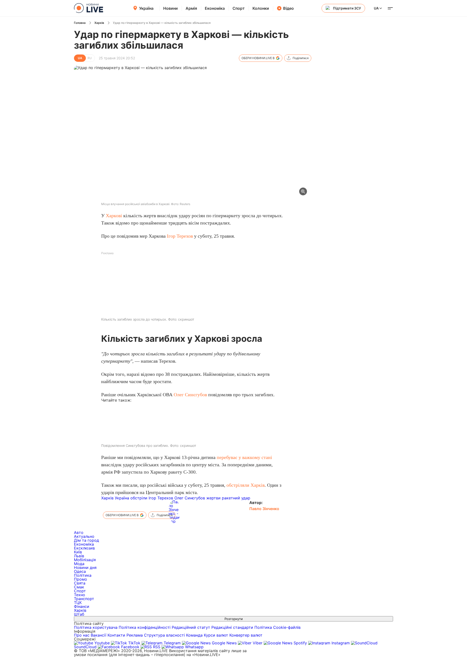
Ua (376, 8)
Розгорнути (234, 619)
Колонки (260, 8)
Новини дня (85, 567)
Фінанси (81, 606)
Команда (194, 635)
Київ (78, 551)
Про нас (82, 635)
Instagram (340, 642)
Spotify (300, 642)
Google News (224, 642)
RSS (157, 646)
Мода (79, 563)
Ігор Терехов (180, 236)
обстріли (138, 497)
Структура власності (164, 635)
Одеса (80, 571)
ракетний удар (236, 497)
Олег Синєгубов (190, 394)
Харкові (114, 215)
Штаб (79, 614)
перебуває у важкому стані (244, 457)
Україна (146, 8)
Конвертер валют (245, 635)
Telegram (172, 642)
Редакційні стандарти (232, 627)
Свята (79, 583)
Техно (79, 594)
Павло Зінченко (264, 508)
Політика (82, 575)
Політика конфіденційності (145, 627)
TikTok (134, 642)
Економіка (215, 8)
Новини (170, 8)
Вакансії (98, 635)
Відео (288, 8)
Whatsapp (194, 646)
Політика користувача (95, 627)
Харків (99, 23)
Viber (257, 642)
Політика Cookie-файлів (277, 627)
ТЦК (78, 602)
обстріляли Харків (245, 485)
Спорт (239, 8)
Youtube (102, 642)
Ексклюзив (84, 548)
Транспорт (84, 598)
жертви (213, 497)
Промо (80, 579)
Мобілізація (85, 559)
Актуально (84, 536)
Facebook (130, 646)
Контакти (116, 635)
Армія (191, 8)
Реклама (134, 635)
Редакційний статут (191, 627)
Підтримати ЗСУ (347, 8)
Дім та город (86, 540)
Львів (79, 555)
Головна (80, 23)
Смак (79, 587)
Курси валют (216, 635)
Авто (78, 532)
